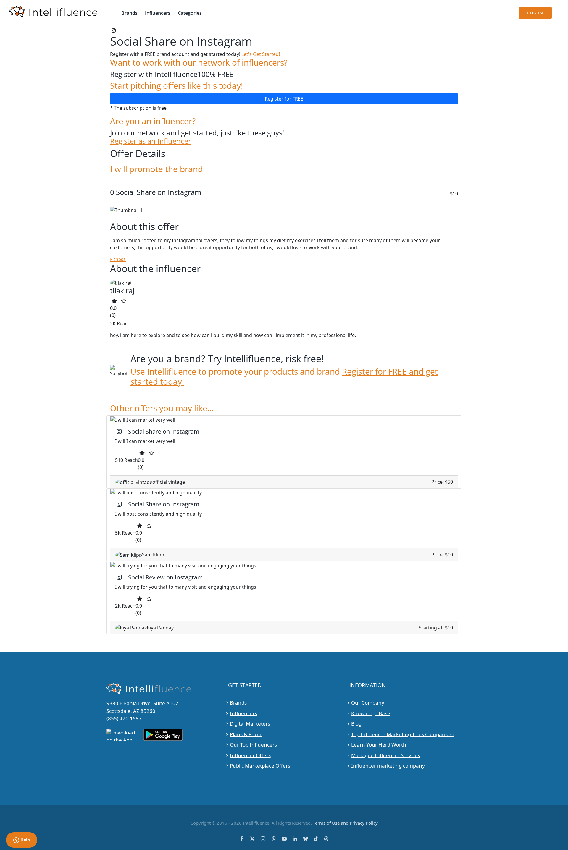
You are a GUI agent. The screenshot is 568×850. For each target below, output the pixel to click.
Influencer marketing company (388, 765)
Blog (356, 723)
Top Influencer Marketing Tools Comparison (402, 734)
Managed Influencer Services (385, 755)
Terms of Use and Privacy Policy (345, 823)
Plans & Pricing (247, 734)
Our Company (367, 702)
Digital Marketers (250, 723)
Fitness (118, 259)
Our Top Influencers (253, 744)
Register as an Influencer (150, 141)
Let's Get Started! (260, 54)
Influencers (243, 713)
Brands (238, 702)
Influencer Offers (250, 755)
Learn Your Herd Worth (378, 744)
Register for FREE (284, 98)
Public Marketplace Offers (260, 765)
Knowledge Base (370, 713)
